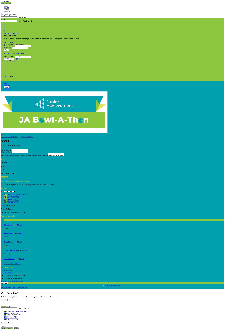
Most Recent (8, 271)
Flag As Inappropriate (19, 288)
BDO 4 (19, 225)
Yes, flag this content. (7, 328)
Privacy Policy (6, 288)
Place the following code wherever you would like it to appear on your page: (24, 155)
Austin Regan (8, 233)
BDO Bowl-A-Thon (27, 137)
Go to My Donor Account (7, 15)
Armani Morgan (9, 259)
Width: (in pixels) (6, 150)
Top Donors (7, 272)
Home (6, 6)
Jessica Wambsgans (11, 250)
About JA (7, 11)
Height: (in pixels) (6, 152)
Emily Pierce (8, 242)
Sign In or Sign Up (10, 33)
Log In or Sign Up (6, 3)
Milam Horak (8, 225)
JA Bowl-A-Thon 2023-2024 (9, 137)
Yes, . (2, 306)
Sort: (2, 191)
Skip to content (5, 1)
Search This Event (22, 17)
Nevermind (4, 300)
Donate (7, 9)
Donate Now (4, 177)
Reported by (4, 326)
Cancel (8, 306)
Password (7, 48)
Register (6, 7)
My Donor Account (18, 44)
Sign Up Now (8, 42)
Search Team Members (23, 308)
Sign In (17, 59)
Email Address (9, 46)
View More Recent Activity (12, 264)
